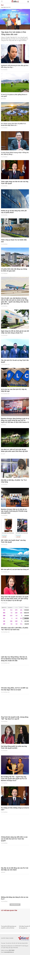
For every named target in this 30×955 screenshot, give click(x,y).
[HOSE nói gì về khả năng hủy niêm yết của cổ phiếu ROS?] (15, 198)
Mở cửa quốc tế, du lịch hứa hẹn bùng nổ (15, 569)
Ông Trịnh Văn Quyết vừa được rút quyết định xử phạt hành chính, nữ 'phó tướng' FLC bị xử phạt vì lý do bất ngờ (14, 598)
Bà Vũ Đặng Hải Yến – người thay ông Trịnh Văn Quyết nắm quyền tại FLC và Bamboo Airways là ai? (14, 778)
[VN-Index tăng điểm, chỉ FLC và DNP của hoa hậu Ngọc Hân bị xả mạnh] (15, 676)
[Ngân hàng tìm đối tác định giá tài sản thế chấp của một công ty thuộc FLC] (15, 319)
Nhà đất (3, 872)
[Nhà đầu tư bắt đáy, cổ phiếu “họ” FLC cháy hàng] (15, 468)
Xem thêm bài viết (15, 904)
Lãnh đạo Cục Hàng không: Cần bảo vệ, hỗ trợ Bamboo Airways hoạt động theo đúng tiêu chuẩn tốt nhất (14, 658)
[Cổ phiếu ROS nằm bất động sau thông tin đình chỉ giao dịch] (15, 257)
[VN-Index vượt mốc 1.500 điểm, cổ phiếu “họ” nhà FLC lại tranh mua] (15, 615)
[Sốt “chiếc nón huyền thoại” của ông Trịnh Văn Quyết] (15, 528)
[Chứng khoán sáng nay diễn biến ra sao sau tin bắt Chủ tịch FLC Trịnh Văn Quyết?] (15, 825)
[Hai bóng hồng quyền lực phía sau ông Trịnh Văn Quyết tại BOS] (15, 734)
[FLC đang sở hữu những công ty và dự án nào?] (15, 795)
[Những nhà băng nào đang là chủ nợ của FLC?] (15, 885)
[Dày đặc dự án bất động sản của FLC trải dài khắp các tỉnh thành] (15, 856)
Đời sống (3, 98)
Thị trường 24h (5, 364)
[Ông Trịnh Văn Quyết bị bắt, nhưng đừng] (15, 705)
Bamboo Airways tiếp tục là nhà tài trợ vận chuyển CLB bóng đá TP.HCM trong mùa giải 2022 (14, 511)
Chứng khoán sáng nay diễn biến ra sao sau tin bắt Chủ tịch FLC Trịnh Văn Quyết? (14, 838)
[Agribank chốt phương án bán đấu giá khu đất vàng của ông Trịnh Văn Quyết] (15, 53)
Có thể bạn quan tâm (9, 910)
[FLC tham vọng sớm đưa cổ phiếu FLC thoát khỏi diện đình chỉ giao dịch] (15, 111)
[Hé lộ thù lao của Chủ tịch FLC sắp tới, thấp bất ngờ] (15, 377)
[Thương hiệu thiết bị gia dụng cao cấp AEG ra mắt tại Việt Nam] (9, 918)
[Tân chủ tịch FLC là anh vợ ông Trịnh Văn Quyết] (15, 348)
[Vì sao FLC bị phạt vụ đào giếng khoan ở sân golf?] (15, 82)
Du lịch (3, 453)
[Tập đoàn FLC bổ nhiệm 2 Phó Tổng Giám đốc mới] (15, 19)
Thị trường (4, 69)
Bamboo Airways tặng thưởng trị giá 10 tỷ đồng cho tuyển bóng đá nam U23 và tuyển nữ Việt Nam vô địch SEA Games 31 (15, 420)
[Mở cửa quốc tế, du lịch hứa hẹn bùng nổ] (15, 557)
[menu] (1, 1)
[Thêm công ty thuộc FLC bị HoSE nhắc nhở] (15, 227)
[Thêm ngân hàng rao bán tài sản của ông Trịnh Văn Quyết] (15, 169)
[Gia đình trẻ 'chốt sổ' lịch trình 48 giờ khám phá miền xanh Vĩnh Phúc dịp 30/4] (15, 437)
